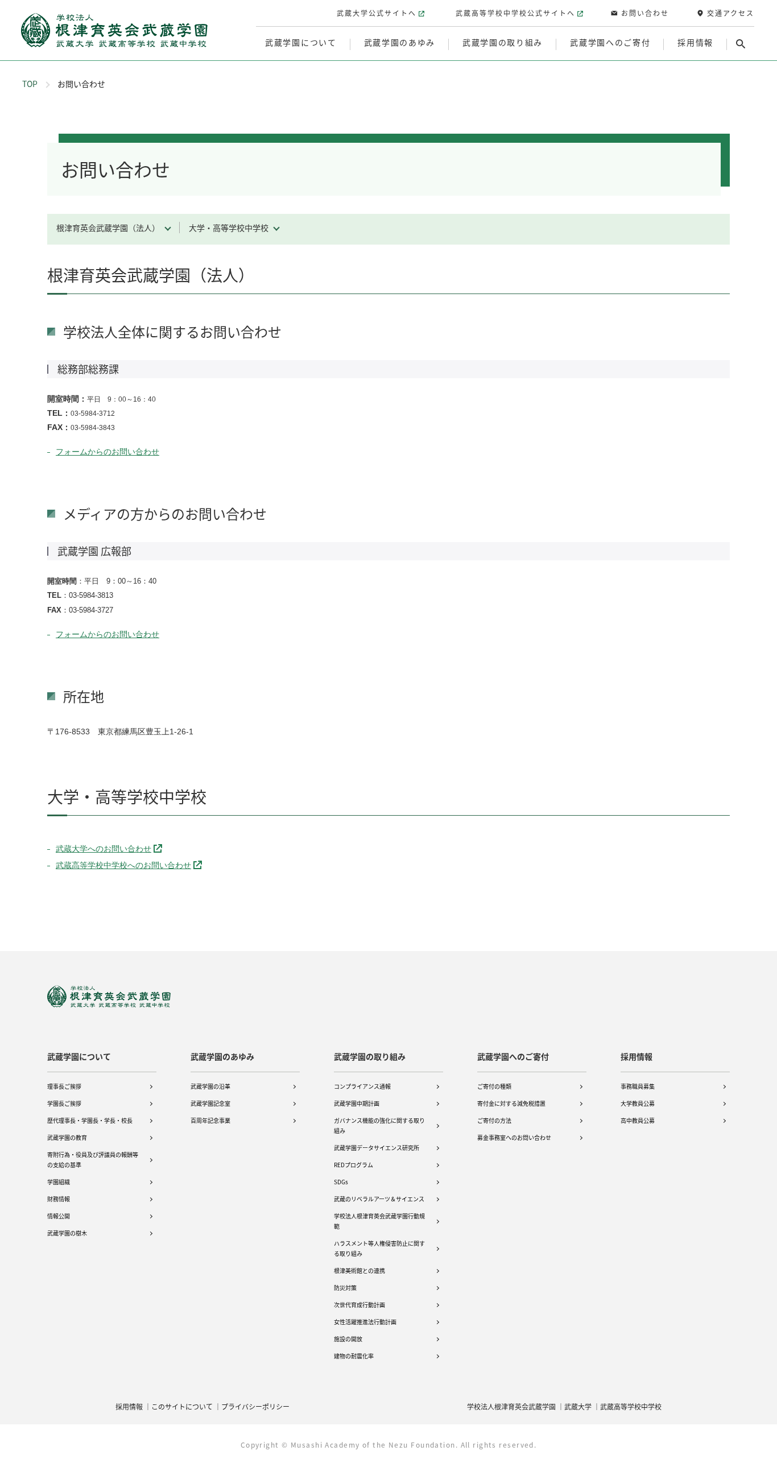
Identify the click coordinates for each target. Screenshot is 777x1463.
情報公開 (58, 1216)
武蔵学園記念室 (210, 1103)
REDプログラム (353, 1164)
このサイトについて (182, 1406)
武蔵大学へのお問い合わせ (103, 848)
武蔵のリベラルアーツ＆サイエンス (379, 1199)
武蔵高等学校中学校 (631, 1406)
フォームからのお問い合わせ (107, 451)
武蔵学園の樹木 (67, 1233)
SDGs (341, 1181)
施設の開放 (348, 1338)
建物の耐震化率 (354, 1356)
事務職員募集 (638, 1086)
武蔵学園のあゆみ (222, 1056)
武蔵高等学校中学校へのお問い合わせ (123, 865)
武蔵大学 (578, 1406)
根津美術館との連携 (359, 1270)
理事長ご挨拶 (64, 1086)
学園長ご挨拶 (64, 1103)
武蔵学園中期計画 (356, 1103)
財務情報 (58, 1199)
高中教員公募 (638, 1120)
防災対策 (345, 1287)
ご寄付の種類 (494, 1086)
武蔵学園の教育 (67, 1137)
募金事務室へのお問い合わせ (514, 1137)
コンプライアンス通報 (362, 1086)
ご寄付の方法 (494, 1120)
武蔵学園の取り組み (370, 1056)
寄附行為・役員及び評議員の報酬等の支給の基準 (92, 1159)
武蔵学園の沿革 (210, 1086)
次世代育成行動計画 (359, 1304)
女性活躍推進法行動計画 (365, 1321)
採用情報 (636, 1056)
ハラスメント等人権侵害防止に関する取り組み (379, 1248)
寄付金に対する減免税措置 (511, 1103)
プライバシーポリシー (255, 1406)
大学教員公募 (638, 1103)
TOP (30, 83)
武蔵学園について (79, 1056)
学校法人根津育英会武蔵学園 (511, 1406)
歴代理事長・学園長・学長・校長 (90, 1120)
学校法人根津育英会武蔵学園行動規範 (379, 1221)
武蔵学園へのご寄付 (513, 1056)
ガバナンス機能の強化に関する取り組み (379, 1125)
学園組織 (58, 1181)
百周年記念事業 (210, 1120)
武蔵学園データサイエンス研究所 (376, 1147)
